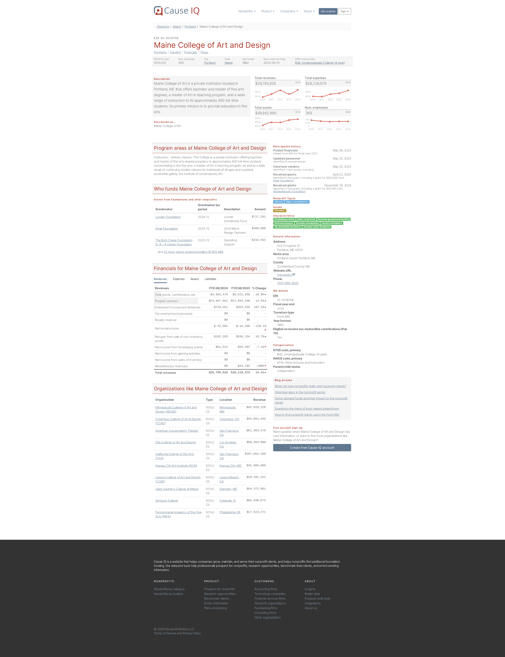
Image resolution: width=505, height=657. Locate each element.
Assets (195, 279)
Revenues (160, 279)
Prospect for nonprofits (219, 589)
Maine (177, 26)
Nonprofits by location (168, 594)
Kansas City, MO (230, 465)
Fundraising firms (265, 608)
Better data (312, 594)
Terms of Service (165, 633)
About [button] (308, 11)
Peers (204, 52)
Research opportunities (220, 594)
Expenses (179, 279)
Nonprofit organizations (270, 603)
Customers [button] (288, 11)
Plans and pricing (215, 608)
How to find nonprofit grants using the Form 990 (307, 415)
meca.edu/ (284, 275)
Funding (175, 52)
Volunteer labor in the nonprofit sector (300, 392)
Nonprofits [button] (245, 11)
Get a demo (328, 11)
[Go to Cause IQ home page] (176, 11)
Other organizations (267, 617)
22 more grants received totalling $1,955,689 (193, 252)
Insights (310, 589)
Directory (163, 26)
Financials (190, 52)
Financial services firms (269, 598)
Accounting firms (265, 589)
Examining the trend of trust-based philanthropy (307, 408)
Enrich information (216, 603)
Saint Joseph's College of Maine (176, 489)
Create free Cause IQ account (312, 448)
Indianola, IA (228, 500)
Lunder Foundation (168, 217)
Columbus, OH (229, 419)
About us (311, 608)
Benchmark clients (216, 598)
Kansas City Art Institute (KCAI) (176, 465)
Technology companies (270, 594)
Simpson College (166, 500)
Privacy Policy (192, 633)
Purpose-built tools (317, 598)
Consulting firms (265, 613)
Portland (190, 26)
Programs (160, 52)
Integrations (313, 603)
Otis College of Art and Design (175, 442)
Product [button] (267, 11)
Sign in (345, 11)
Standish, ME (228, 489)
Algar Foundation (166, 228)
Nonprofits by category (169, 589)
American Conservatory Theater (176, 431)
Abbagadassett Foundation (289, 191)
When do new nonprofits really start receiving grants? (310, 386)
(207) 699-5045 (287, 283)
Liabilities (210, 279)
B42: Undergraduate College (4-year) (320, 63)
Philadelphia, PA (230, 512)
